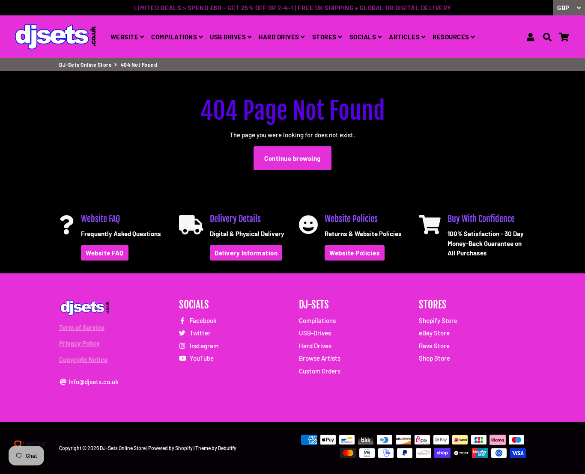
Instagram (203, 346)
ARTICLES (405, 37)
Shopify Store (438, 320)
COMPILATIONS (175, 37)
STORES (325, 37)
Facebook (202, 320)
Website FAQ (105, 253)
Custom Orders (319, 371)
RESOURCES (452, 37)
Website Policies (354, 253)
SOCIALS (363, 37)
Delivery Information (246, 253)
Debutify (227, 448)
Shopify (184, 448)
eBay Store (434, 333)
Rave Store (434, 346)
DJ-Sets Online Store (85, 65)
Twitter (199, 333)
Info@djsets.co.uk (93, 381)
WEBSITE (125, 37)
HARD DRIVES (280, 37)
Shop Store (434, 358)
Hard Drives (315, 346)
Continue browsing (292, 158)
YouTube (201, 358)
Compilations (317, 320)
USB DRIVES (229, 37)
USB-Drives (315, 333)
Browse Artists (319, 358)
